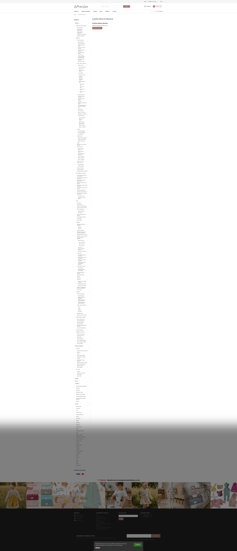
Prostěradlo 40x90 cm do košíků (82, 260)
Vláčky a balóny (79, 434)
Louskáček (78, 453)
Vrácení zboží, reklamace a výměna (103, 527)
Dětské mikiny (79, 135)
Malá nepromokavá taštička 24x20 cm (81, 300)
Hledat (126, 6)
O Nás (145, 1)
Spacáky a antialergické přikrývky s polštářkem (81, 288)
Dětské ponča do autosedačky (80, 30)
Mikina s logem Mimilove (81, 364)
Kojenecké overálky (80, 161)
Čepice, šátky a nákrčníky (81, 63)
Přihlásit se (155, 535)
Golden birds (78, 412)
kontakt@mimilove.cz (80, 515)
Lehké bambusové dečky (81, 216)
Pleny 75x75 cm (81, 243)
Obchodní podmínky (100, 521)
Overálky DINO (80, 134)
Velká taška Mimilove (81, 320)
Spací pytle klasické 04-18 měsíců (81, 183)
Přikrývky (79, 228)
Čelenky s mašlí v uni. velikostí (82, 48)
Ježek (77, 463)
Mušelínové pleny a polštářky (80, 238)
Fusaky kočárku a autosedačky (80, 32)
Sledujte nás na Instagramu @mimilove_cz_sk (123, 480)
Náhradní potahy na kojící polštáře (81, 270)
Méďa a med (78, 440)
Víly (77, 459)
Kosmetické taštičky (80, 293)
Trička (78, 353)
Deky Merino (80, 212)
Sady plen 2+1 (80, 247)
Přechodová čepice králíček (81, 99)
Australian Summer (80, 430)
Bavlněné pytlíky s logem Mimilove (81, 326)
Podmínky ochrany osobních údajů (103, 523)
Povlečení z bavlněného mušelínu (82, 282)
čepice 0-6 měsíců (82, 117)
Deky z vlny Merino (80, 209)
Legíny (78, 142)
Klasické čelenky (81, 41)
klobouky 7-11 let (82, 92)
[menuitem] (77, 11)
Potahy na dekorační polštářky (80, 273)
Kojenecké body (80, 146)
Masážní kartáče (80, 313)
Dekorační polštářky (80, 274)
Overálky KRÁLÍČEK (81, 130)
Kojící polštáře (80, 267)
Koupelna (78, 291)
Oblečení (78, 37)
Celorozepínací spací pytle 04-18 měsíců (81, 176)
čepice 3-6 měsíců (82, 126)
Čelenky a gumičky (80, 40)
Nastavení (97, 547)
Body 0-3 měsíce (81, 156)
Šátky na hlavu (80, 65)
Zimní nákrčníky (81, 110)
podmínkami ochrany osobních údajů (146, 539)
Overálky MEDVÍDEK (81, 132)
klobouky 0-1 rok (82, 85)
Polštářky (79, 227)
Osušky (79, 308)
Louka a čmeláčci (79, 438)
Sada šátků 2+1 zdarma (81, 71)
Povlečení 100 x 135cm (82, 285)
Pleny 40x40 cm (82, 245)
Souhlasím (138, 544)
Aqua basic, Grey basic (80, 436)
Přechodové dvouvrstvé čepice (82, 103)
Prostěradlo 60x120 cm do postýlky (82, 255)
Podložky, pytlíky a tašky (81, 396)
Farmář (77, 442)
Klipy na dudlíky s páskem (81, 341)
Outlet (76, 381)
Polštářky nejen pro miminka (82, 236)
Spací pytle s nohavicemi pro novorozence (82, 178)
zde (121, 545)
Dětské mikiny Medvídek (82, 137)
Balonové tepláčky (80, 167)
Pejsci (77, 455)
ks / (146, 515)
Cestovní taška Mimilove (81, 327)
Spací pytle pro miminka (81, 173)
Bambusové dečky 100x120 (82, 207)
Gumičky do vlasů (81, 61)
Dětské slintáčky (80, 343)
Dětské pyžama (80, 162)
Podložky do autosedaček (81, 34)
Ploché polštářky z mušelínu (81, 249)
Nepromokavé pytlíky (81, 319)
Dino (77, 410)
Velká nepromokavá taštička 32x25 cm (81, 303)
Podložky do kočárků (80, 35)
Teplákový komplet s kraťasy (82, 362)
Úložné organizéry (80, 338)
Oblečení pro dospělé (80, 394)
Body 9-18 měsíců (81, 159)
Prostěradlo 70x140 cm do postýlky (82, 258)
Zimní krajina (78, 406)
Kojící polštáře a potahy (81, 266)
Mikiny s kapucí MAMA (81, 355)
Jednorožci (78, 418)
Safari (77, 461)
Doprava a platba (152, 1)
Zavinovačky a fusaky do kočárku (81, 399)
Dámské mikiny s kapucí (81, 356)
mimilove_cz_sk (79, 520)
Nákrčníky (80, 101)
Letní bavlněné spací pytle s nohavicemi (82, 194)
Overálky (78, 129)
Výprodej (77, 383)
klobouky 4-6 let (82, 90)
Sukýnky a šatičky (80, 169)
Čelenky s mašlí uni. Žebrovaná (81, 50)
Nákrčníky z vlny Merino (82, 113)
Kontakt (98, 520)
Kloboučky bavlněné (81, 77)
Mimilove (77, 23)
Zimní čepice (80, 109)
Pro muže (78, 369)
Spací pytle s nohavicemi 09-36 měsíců (82, 186)
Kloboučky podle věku (82, 82)
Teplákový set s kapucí (81, 372)
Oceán (77, 420)
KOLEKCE (77, 403)
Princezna (78, 408)
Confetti (77, 422)
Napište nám (98, 525)
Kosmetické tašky (81, 295)
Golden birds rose (79, 414)
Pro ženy (78, 348)
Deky (77, 200)
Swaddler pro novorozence (82, 191)
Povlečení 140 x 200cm (82, 283)
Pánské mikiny (79, 374)
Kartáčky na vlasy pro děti (81, 314)
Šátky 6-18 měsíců (82, 67)
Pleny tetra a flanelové (82, 251)
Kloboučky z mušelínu (81, 79)
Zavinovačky (79, 289)
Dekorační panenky (80, 335)
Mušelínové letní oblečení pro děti (81, 145)
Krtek (77, 432)
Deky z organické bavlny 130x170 (81, 215)
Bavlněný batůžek (80, 322)
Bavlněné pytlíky (80, 323)
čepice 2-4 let (81, 121)
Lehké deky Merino (81, 211)
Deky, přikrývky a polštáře (81, 386)
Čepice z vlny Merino (81, 112)
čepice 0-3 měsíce (82, 125)
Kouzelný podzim (79, 451)
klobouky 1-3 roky (82, 87)
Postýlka (78, 222)
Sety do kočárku (80, 27)
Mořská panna (79, 444)
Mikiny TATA (79, 375)
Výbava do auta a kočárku (81, 25)
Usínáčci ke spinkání (80, 230)
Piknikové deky (79, 204)
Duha (77, 428)
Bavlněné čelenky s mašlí (81, 45)
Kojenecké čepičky (81, 94)
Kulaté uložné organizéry (81, 340)
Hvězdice (78, 424)
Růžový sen (78, 465)
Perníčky (78, 448)
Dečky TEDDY (79, 220)
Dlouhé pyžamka (81, 164)
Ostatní (77, 401)
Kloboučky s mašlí (82, 74)
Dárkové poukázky (79, 329)
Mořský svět (78, 426)
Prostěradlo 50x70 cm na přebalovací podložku (82, 263)
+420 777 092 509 (79, 516)
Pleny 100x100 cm (82, 242)
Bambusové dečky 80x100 (81, 206)
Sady (79, 107)
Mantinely (79, 277)
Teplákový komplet (80, 365)
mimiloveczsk (78, 518)
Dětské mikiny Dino (81, 140)
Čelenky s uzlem (81, 54)
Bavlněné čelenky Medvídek (81, 59)
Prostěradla (79, 253)
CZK (161, 1)
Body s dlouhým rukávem (81, 152)
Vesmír (77, 416)
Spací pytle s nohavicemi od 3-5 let (82, 188)
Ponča (79, 306)
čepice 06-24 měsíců (81, 119)
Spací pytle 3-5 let (81, 195)
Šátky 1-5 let (81, 68)
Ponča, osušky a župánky (81, 305)
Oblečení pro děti (79, 392)
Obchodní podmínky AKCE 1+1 (102, 528)
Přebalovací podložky (81, 334)
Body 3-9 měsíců (81, 157)
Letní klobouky (80, 72)
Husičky (77, 457)
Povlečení (79, 279)
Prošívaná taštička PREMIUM (81, 298)
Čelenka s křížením (81, 43)
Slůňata (77, 446)
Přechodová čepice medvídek (81, 97)
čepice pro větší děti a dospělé (82, 123)
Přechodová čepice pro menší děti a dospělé (82, 106)
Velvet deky (79, 218)
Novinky (77, 378)
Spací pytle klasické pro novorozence (81, 181)
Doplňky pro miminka (80, 331)
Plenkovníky (79, 337)
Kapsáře (78, 276)
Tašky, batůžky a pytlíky (80, 317)
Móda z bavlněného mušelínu (82, 350)
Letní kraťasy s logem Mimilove (81, 360)
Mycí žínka (80, 311)
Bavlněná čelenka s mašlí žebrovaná (81, 57)
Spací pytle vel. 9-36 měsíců (81, 198)
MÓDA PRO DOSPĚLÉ (79, 346)
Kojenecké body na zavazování (81, 154)
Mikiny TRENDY (79, 367)
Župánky (79, 310)
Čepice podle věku (81, 115)
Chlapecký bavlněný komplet (82, 171)
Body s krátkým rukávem (81, 149)
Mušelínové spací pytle (81, 190)
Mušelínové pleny (81, 240)
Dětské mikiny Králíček (82, 139)
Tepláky (78, 358)
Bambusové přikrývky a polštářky (81, 225)
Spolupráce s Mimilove (101, 518)
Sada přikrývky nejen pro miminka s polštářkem (81, 232)
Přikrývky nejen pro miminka (82, 234)
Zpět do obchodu (97, 28)
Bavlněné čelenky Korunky (81, 53)
